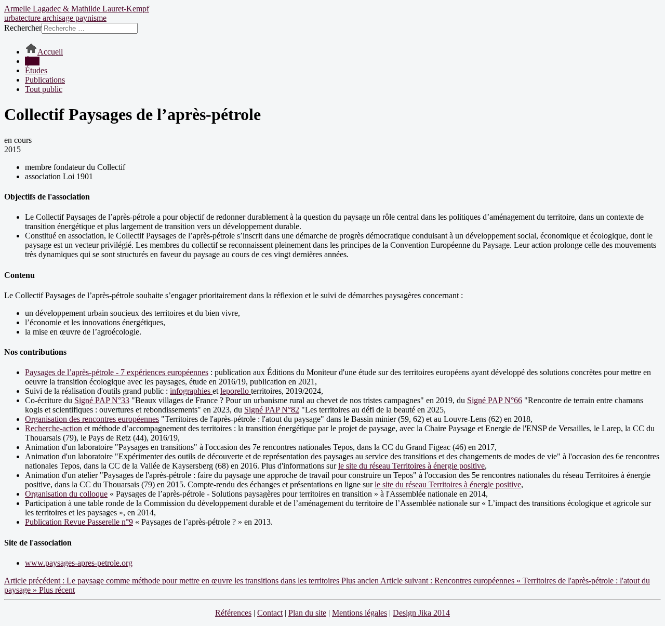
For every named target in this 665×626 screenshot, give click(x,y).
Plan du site (307, 612)
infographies (191, 391)
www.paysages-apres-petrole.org (78, 562)
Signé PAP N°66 (494, 400)
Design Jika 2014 (421, 612)
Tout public (43, 89)
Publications (45, 79)
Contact (270, 612)
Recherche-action (53, 428)
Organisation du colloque (66, 493)
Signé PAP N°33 (101, 400)
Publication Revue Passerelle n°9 (79, 521)
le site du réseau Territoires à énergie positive (411, 465)
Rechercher (23, 27)
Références (233, 612)
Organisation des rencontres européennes (92, 419)
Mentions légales (359, 612)
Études (36, 70)
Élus (32, 61)
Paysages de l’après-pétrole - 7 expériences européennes (116, 372)
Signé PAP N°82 (271, 409)
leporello (235, 391)
